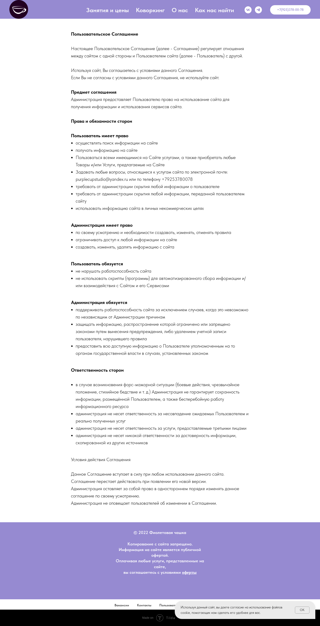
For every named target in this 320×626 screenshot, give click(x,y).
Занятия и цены (107, 10)
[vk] (248, 9)
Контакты (144, 605)
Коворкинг (150, 10)
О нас (180, 10)
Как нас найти (214, 10)
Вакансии (122, 605)
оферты (189, 572)
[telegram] (258, 9)
